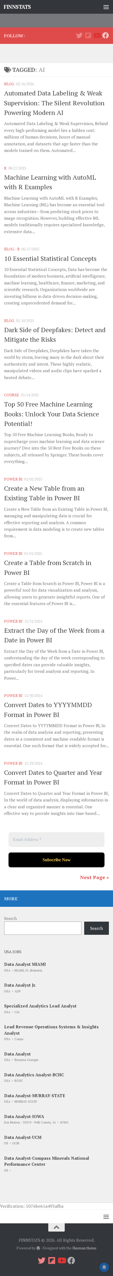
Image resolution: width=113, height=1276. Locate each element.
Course (11, 394)
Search (10, 918)
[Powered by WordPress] (38, 1248)
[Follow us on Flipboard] (88, 35)
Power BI (13, 479)
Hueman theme (84, 1248)
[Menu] (106, 7)
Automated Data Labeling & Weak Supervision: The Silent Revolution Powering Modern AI (54, 103)
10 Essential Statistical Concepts (50, 258)
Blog (9, 83)
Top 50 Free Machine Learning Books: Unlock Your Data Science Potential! (51, 414)
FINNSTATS (17, 6)
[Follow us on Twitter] (79, 35)
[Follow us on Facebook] (105, 35)
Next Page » (94, 877)
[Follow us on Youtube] (97, 35)
